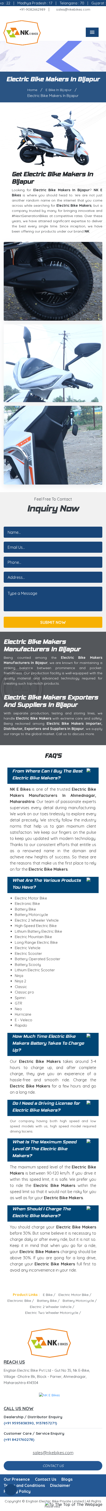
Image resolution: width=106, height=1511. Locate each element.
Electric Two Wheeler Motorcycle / (53, 1312)
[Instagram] (54, 18)
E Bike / (49, 1294)
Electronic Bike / (20, 1300)
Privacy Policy (17, 1491)
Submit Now (53, 622)
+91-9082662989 (31, 9)
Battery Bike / (48, 1300)
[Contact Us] (11, 1491)
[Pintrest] (61, 18)
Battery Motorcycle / (80, 1300)
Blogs (66, 1479)
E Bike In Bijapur (58, 90)
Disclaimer (60, 1485)
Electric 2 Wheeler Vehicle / (52, 1307)
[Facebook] (40, 18)
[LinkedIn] (69, 18)
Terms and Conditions (24, 1485)
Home (32, 90)
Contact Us (53, 1466)
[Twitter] (47, 18)
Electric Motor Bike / (74, 1294)
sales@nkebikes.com (72, 9)
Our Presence (17, 1479)
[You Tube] (76, 18)
